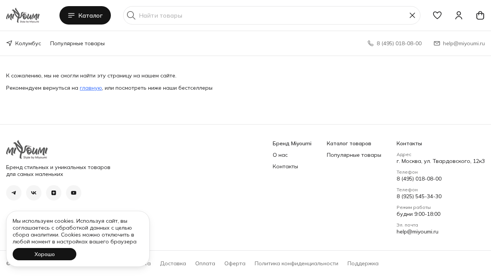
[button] (437, 15)
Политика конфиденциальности (296, 263)
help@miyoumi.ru (417, 231)
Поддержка (363, 263)
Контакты (285, 166)
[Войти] (458, 15)
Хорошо (45, 254)
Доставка (173, 263)
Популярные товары (77, 43)
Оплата (205, 263)
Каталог (90, 15)
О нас (280, 154)
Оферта (235, 263)
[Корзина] (480, 15)
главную (91, 87)
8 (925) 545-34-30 (419, 196)
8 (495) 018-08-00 (419, 178)
